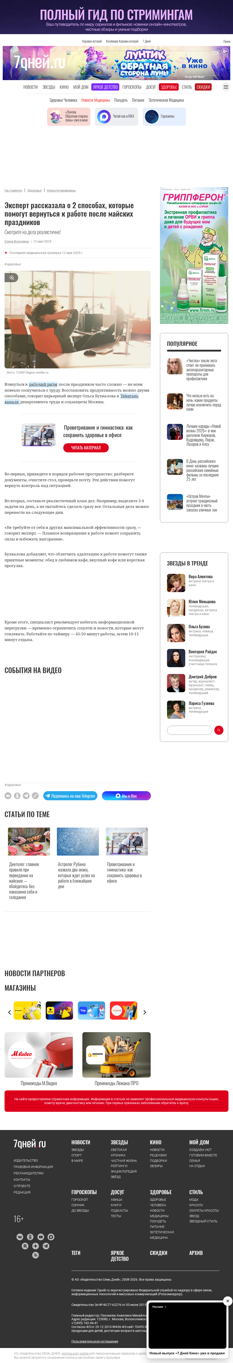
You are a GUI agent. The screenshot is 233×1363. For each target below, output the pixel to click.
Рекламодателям (28, 1173)
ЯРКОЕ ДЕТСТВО (120, 1256)
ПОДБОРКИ (158, 1161)
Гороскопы (131, 87)
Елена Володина (17, 241)
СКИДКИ (158, 1253)
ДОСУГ (117, 1192)
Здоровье (169, 87)
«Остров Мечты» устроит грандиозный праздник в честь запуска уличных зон (202, 503)
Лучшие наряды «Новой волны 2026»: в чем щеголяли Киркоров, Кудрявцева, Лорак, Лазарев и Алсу (203, 435)
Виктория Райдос (203, 651)
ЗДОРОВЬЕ (161, 1192)
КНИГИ (116, 1205)
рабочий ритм (43, 384)
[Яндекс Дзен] (35, 1246)
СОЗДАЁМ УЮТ (200, 1150)
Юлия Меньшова (202, 601)
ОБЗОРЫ (156, 1166)
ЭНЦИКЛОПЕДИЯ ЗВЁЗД (124, 1174)
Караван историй (92, 41)
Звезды (49, 87)
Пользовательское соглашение (94, 1341)
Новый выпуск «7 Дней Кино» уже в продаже (187, 1353)
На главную (13, 190)
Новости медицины (95, 100)
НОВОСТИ (80, 1142)
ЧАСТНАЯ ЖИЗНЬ (124, 1161)
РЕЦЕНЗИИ (158, 1155)
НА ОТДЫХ (197, 1166)
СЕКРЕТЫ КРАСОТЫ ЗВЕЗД (204, 1213)
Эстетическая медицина (166, 100)
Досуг (151, 87)
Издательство (26, 1160)
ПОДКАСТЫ (119, 1210)
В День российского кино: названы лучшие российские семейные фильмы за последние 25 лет (202, 470)
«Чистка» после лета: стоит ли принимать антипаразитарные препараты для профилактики (201, 369)
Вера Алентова (201, 576)
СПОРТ (76, 1155)
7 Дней (147, 41)
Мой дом (81, 87)
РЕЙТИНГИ (119, 1166)
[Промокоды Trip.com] (94, 1010)
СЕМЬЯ (194, 1161)
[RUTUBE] (24, 1246)
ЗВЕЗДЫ (77, 1150)
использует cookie (75, 1353)
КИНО (155, 1142)
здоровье (14, 264)
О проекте (22, 1186)
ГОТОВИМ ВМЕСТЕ (203, 1155)
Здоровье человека (63, 100)
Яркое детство (105, 87)
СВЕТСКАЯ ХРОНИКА (119, 1152)
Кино (64, 87)
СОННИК (77, 1205)
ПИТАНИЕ (157, 1227)
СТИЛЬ (196, 1192)
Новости (30, 87)
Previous (9, 1012)
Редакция (22, 1192)
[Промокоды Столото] (30, 1010)
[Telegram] (45, 1246)
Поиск (226, 41)
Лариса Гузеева (201, 703)
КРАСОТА (196, 1205)
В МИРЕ (77, 1161)
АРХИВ (196, 1253)
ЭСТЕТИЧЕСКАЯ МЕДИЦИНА (162, 1234)
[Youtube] (40, 1237)
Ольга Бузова (199, 626)
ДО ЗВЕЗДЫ (80, 1210)
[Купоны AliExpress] (126, 1010)
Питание (138, 100)
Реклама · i (159, 1306)
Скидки (203, 87)
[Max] (51, 1237)
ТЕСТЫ (116, 1216)
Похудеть (121, 100)
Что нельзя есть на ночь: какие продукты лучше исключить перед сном (203, 402)
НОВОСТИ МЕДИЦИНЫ (159, 1213)
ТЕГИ (76, 1253)
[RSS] (35, 1255)
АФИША (116, 1199)
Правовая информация (33, 1167)
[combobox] (189, 730)
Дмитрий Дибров (203, 676)
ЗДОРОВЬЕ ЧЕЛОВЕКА (158, 1202)
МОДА (193, 1199)
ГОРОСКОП (79, 1199)
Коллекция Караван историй (122, 41)
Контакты (22, 1179)
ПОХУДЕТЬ (158, 1221)
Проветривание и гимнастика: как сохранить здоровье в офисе (98, 431)
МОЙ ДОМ (199, 1142)
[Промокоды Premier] (62, 1010)
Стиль (187, 87)
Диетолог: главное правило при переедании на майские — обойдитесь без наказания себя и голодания (24, 880)
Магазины (20, 988)
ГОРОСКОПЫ (84, 1192)
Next (144, 1012)
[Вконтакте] (19, 1237)
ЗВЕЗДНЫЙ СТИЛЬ (203, 1221)
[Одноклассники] (30, 1237)
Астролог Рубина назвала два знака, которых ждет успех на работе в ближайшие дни (76, 875)
